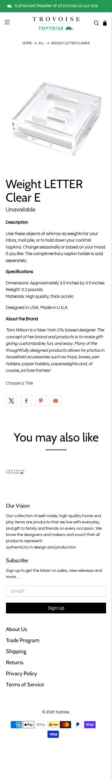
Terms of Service (25, 684)
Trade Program (22, 640)
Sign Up (56, 608)
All (41, 43)
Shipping (16, 651)
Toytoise (62, 712)
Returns (14, 662)
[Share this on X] (11, 400)
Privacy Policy (21, 673)
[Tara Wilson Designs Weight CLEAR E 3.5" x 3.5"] (56, 109)
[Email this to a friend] (55, 400)
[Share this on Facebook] (26, 400)
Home (27, 43)
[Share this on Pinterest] (41, 400)
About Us (16, 629)
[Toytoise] (56, 23)
